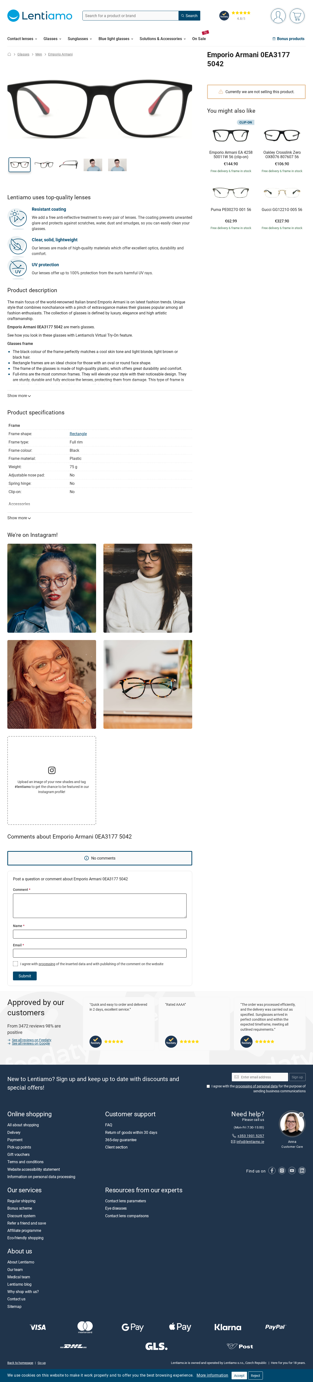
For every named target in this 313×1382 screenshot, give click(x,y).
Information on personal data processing (41, 1176)
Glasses (23, 54)
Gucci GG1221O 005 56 (282, 210)
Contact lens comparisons (127, 1215)
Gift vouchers (18, 1154)
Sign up (297, 1077)
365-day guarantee (120, 1139)
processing (47, 964)
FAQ (108, 1125)
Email (18, 945)
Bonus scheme (19, 1208)
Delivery (14, 1132)
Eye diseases (116, 1208)
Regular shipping (21, 1201)
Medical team (18, 1277)
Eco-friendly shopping (25, 1237)
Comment (21, 889)
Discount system (21, 1215)
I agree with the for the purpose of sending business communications (259, 1088)
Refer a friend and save (26, 1223)
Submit (25, 976)
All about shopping (23, 1125)
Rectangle (78, 433)
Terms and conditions (25, 1162)
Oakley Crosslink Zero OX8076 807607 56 (282, 154)
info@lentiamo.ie (250, 1141)
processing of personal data (256, 1086)
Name (18, 925)
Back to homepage (20, 1362)
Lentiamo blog (19, 1284)
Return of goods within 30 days (131, 1132)
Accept (239, 1375)
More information (212, 1375)
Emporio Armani (60, 54)
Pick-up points (19, 1147)
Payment (14, 1139)
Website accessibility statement (33, 1169)
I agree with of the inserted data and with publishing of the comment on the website (91, 964)
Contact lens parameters (125, 1201)
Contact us (16, 1299)
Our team (15, 1269)
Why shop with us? (23, 1291)
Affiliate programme (24, 1230)
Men (38, 54)
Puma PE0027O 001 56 (231, 210)
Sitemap (14, 1306)
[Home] (9, 54)
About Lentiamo (20, 1262)
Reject (255, 1375)
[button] (20, 164)
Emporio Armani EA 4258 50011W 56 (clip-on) (231, 154)
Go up (42, 1362)
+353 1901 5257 (250, 1135)
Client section (116, 1147)
